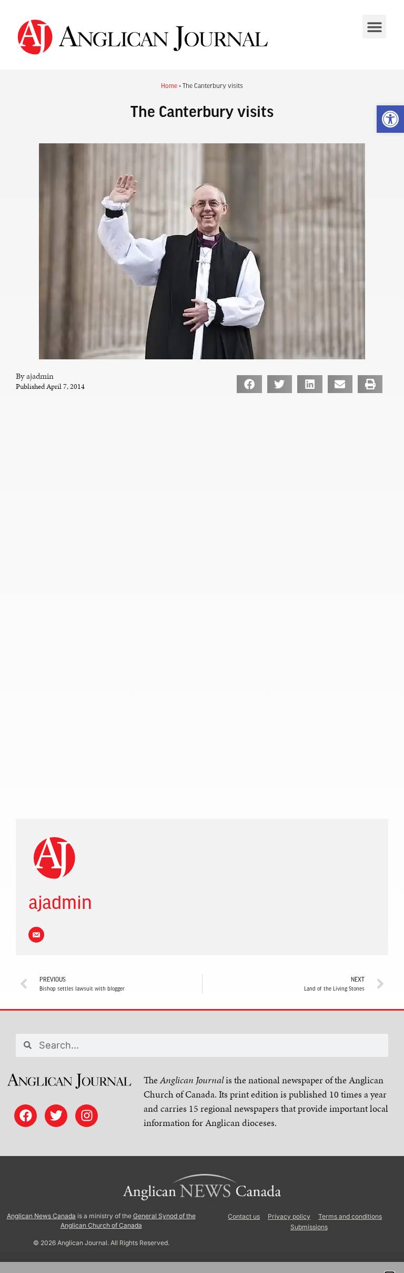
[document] (202, 636)
